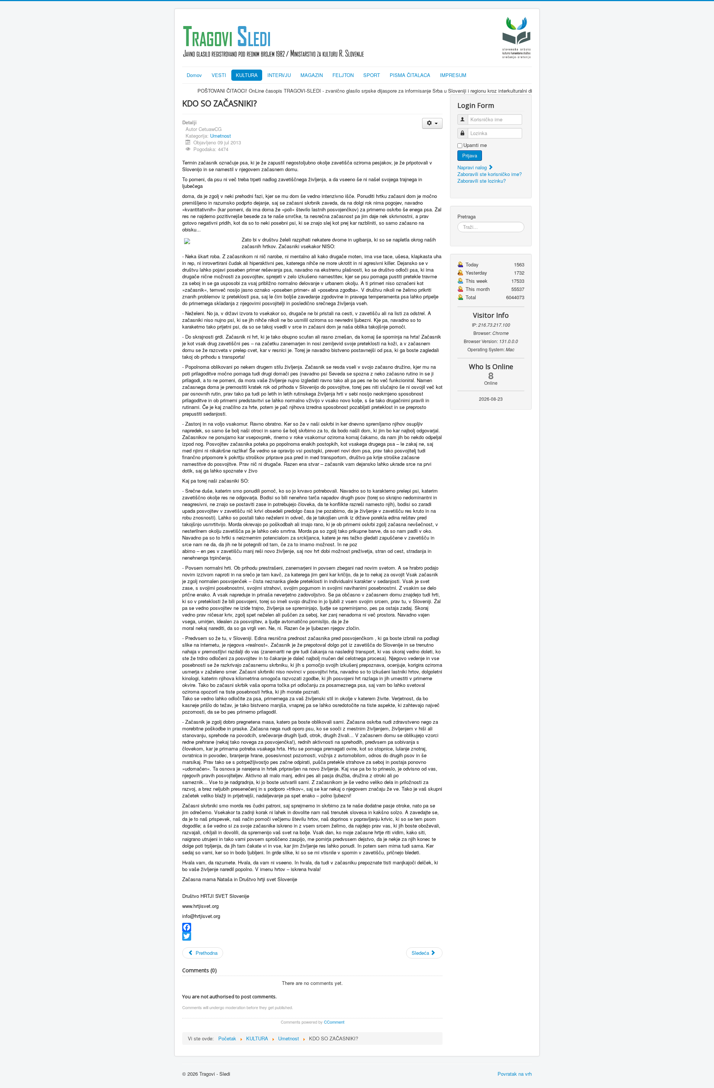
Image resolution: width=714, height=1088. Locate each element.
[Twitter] (312, 936)
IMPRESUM (453, 75)
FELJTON (343, 75)
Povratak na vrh (515, 1073)
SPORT (371, 75)
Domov (194, 75)
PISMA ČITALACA (410, 75)
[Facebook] (312, 927)
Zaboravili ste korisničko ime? (489, 173)
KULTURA (247, 75)
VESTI (219, 75)
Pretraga (466, 216)
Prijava (469, 155)
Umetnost (220, 135)
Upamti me (475, 145)
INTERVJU (279, 75)
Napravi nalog (472, 167)
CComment (334, 1022)
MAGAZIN (311, 75)
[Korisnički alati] (432, 123)
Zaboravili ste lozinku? (481, 180)
